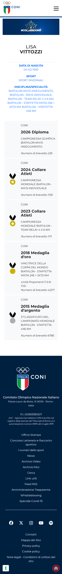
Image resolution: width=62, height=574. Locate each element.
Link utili (31, 478)
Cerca (31, 472)
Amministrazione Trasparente (31, 489)
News (31, 455)
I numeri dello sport (31, 450)
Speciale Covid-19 (31, 501)
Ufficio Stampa (31, 434)
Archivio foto (31, 467)
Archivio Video (31, 461)
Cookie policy (31, 551)
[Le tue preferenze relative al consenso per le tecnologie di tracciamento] (6, 568)
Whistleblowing (31, 495)
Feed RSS (31, 484)
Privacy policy (31, 545)
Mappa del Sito (31, 540)
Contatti (31, 534)
